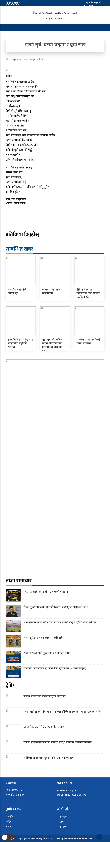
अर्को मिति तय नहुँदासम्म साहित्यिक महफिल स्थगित (20, 343)
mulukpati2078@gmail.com (91, 6)
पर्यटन (8, 827)
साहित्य (9, 822)
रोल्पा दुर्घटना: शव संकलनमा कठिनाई (42, 637)
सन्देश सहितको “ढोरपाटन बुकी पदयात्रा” (44, 696)
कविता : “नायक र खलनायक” (51, 291)
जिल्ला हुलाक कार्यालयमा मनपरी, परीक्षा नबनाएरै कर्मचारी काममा (57, 742)
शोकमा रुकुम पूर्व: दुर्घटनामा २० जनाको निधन (46, 653)
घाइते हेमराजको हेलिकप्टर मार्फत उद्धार (43, 727)
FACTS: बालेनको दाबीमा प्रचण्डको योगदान (45, 591)
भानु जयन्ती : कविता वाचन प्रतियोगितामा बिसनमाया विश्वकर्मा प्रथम (52, 345)
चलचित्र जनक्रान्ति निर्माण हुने (17, 291)
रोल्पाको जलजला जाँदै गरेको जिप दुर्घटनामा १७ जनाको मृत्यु (54, 668)
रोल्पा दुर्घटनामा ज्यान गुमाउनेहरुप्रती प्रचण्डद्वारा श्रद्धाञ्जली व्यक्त (55, 607)
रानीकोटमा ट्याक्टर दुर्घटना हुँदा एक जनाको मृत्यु (48, 757)
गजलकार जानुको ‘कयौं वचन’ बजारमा (88, 341)
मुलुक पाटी (16, 60)
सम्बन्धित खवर (19, 249)
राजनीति (9, 817)
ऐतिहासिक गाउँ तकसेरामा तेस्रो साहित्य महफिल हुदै (88, 293)
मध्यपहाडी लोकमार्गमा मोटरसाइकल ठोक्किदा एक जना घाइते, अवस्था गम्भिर (62, 711)
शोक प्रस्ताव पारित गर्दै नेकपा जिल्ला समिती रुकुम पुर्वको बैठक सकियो (60, 622)
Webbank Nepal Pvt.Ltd (80, 838)
